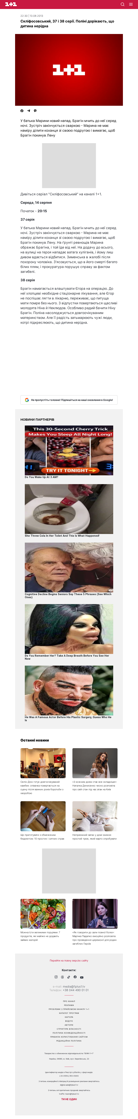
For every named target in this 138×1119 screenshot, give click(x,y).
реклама (69, 1005)
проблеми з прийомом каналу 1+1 (69, 1009)
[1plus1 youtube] (81, 977)
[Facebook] (21, 111)
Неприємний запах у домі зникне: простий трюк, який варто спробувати (94, 836)
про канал (69, 1001)
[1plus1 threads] (62, 977)
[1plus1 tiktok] (68, 977)
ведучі (69, 1021)
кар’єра (69, 1017)
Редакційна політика (69, 1041)
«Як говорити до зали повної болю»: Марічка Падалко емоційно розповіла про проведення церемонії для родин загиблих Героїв (94, 938)
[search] (122, 4)
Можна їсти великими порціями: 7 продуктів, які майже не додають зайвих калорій (40, 936)
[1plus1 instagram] (56, 977)
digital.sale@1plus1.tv (69, 1085)
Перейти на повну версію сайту (69, 960)
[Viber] (35, 111)
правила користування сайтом (69, 1037)
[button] (131, 4)
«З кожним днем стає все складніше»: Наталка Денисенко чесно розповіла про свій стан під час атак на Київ (94, 785)
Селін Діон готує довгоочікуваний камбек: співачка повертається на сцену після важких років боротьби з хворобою (41, 787)
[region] (69, 165)
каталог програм (69, 1013)
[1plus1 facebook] (75, 977)
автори (69, 1025)
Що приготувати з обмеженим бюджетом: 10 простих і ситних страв (42, 836)
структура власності (69, 1029)
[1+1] (11, 4)
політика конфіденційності (69, 1033)
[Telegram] (28, 111)
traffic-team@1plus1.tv (69, 1094)
